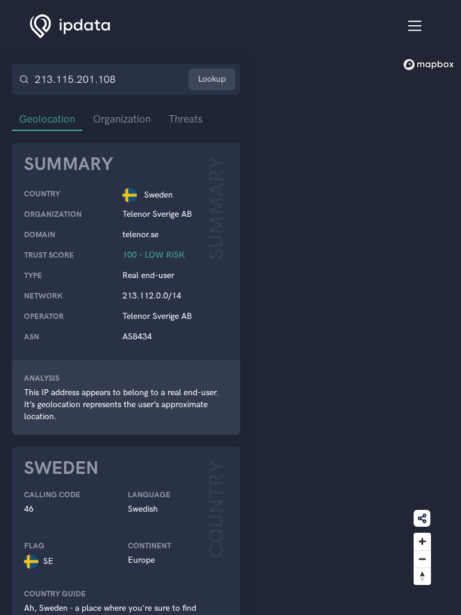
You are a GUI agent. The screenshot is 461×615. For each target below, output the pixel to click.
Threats (186, 119)
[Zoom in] (422, 541)
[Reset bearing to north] (422, 576)
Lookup (212, 79)
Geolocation (47, 119)
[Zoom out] (422, 559)
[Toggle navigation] (415, 26)
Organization (122, 119)
